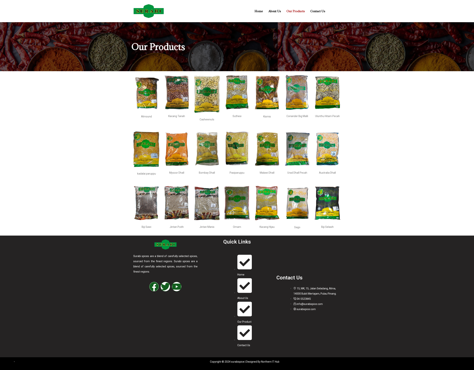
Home (259, 11)
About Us (274, 11)
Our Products (295, 11)
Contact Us (317, 11)
